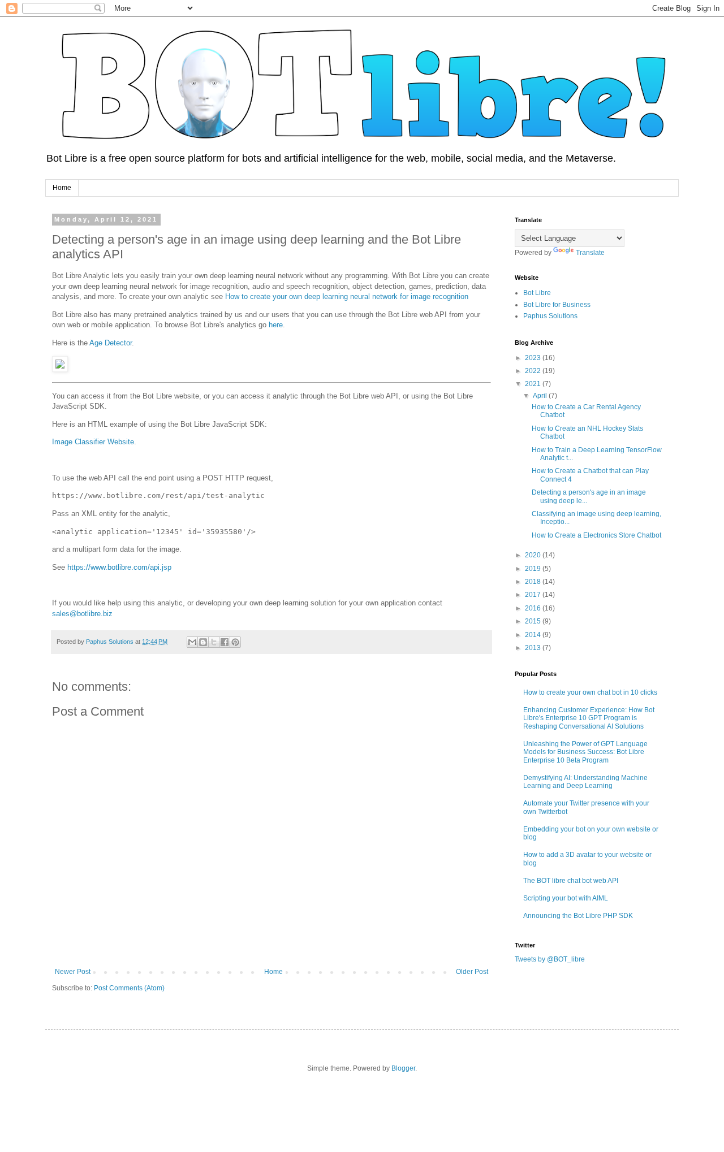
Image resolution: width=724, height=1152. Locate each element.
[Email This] (192, 642)
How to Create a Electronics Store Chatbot (596, 535)
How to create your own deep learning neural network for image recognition (346, 296)
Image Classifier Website (93, 442)
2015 (533, 621)
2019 (533, 569)
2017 (533, 595)
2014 (533, 635)
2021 (533, 384)
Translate (590, 253)
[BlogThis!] (203, 642)
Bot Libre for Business (557, 305)
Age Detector (110, 343)
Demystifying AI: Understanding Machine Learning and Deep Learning (585, 782)
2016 (533, 608)
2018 (533, 582)
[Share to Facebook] (224, 642)
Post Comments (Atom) (129, 988)
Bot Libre (537, 293)
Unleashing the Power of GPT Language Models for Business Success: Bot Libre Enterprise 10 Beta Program (585, 752)
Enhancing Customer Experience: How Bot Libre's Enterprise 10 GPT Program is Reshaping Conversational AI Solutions (588, 718)
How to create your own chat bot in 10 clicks (590, 692)
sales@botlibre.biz (82, 613)
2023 (533, 358)
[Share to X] (213, 642)
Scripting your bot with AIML (565, 898)
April (541, 396)
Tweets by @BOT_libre (550, 959)
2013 (533, 648)
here (276, 325)
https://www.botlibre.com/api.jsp (119, 567)
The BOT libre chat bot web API (570, 881)
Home (62, 188)
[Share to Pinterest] (235, 642)
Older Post (472, 972)
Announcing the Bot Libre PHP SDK (578, 916)
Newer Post (72, 972)
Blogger (403, 1068)
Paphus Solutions (550, 316)
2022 (533, 371)
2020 (533, 555)
